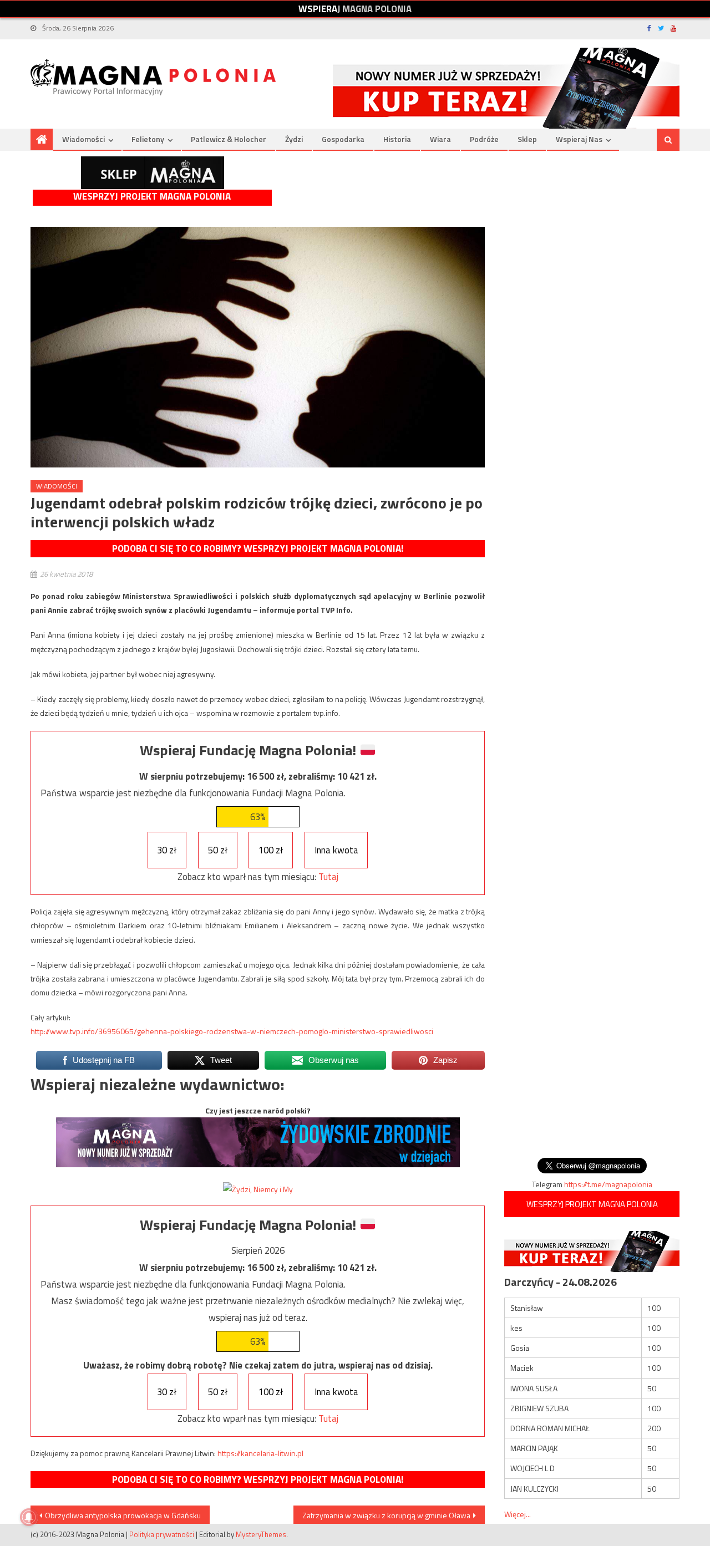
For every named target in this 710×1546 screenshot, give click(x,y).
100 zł (270, 850)
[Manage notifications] (29, 1517)
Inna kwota (336, 850)
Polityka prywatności (161, 1534)
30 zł (166, 850)
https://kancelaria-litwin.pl (260, 1453)
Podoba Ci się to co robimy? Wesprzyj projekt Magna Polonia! (257, 548)
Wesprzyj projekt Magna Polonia (152, 197)
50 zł (217, 850)
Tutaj (328, 876)
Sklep (527, 139)
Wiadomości (83, 139)
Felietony (147, 139)
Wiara (440, 139)
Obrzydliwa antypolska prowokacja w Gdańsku (123, 1515)
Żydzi (294, 139)
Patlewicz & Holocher (228, 139)
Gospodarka (343, 139)
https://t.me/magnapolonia (608, 1184)
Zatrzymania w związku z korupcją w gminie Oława (386, 1515)
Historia (397, 139)
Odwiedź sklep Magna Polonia (152, 172)
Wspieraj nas (579, 139)
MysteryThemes (261, 1534)
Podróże (484, 139)
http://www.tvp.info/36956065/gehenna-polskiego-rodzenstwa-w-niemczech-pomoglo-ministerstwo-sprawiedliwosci (232, 1031)
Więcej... (517, 1514)
